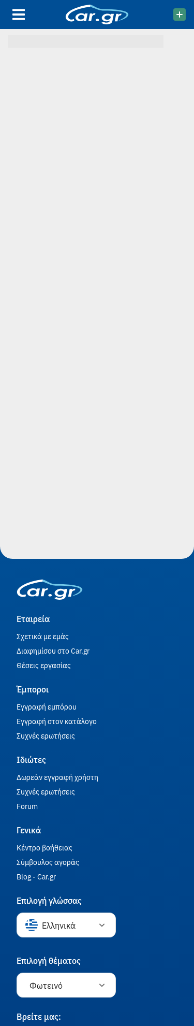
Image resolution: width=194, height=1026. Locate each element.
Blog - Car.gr (36, 876)
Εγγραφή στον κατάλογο (57, 721)
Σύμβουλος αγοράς (48, 862)
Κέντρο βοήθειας (44, 847)
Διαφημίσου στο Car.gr (53, 650)
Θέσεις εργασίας (44, 665)
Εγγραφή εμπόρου (47, 706)
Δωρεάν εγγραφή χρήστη (57, 777)
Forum (27, 806)
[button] (66, 925)
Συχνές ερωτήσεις (46, 735)
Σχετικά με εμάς (43, 636)
